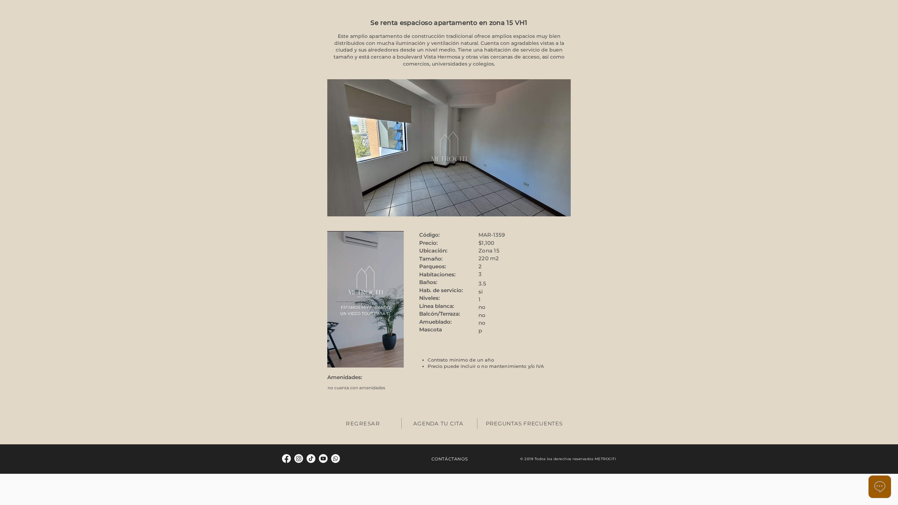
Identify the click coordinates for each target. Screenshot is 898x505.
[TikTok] (311, 458)
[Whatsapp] (335, 458)
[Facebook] (286, 458)
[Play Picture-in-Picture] (395, 358)
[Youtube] (323, 458)
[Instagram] (298, 458)
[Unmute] (348, 358)
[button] (449, 147)
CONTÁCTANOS (449, 459)
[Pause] (336, 358)
